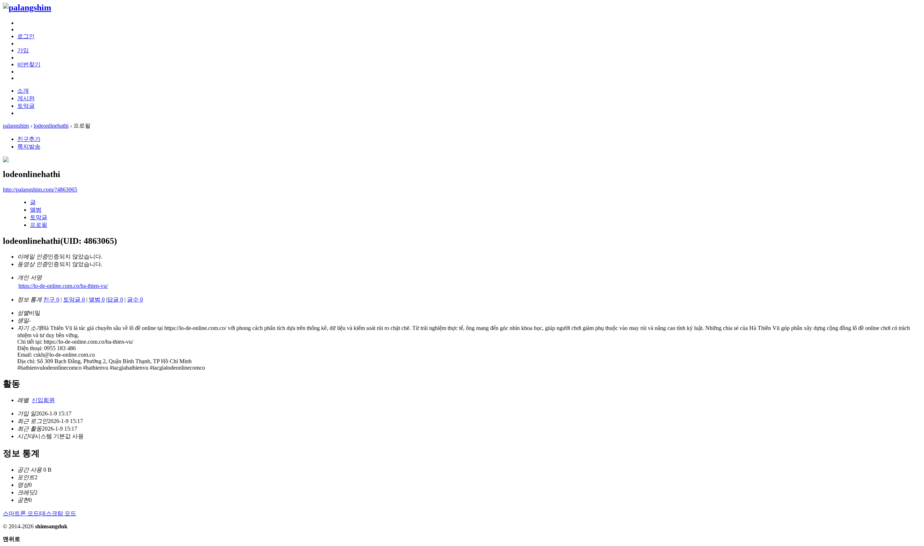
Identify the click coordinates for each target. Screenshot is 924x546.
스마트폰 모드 (21, 513)
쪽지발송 (28, 147)
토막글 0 (74, 299)
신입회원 (43, 400)
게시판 (26, 98)
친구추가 (28, 139)
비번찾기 (28, 64)
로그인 (26, 36)
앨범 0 (97, 299)
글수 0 (135, 299)
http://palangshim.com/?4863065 (40, 189)
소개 (23, 91)
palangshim (16, 126)
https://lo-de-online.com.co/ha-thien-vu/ (63, 286)
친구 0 (51, 299)
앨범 (36, 210)
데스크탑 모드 (58, 513)
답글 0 (115, 299)
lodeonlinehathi (51, 126)
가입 (23, 50)
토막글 (26, 106)
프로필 (38, 225)
